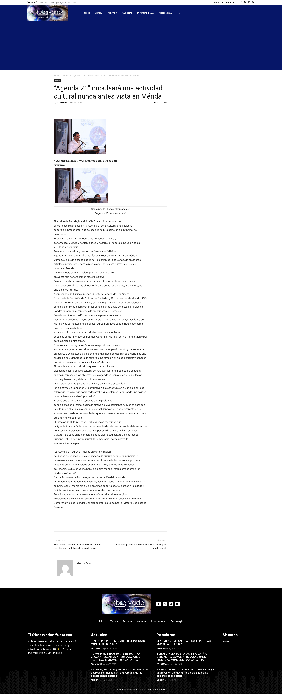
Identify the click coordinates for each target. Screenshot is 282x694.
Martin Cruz (62, 103)
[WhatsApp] (94, 110)
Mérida (66, 75)
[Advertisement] (141, 46)
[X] (249, 2)
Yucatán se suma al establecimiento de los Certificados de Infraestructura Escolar (77, 546)
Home (56, 75)
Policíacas (96, 664)
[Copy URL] (64, 110)
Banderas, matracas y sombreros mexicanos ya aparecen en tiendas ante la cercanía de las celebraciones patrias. (119, 672)
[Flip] (57, 110)
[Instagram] (245, 2)
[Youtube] (253, 2)
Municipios (96, 648)
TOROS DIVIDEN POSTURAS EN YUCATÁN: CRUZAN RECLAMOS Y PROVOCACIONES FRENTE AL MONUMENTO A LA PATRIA (116, 656)
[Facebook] (241, 2)
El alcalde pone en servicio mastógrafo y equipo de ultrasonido (141, 546)
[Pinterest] (87, 110)
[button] (178, 12)
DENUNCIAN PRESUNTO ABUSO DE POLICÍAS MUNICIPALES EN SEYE (118, 642)
